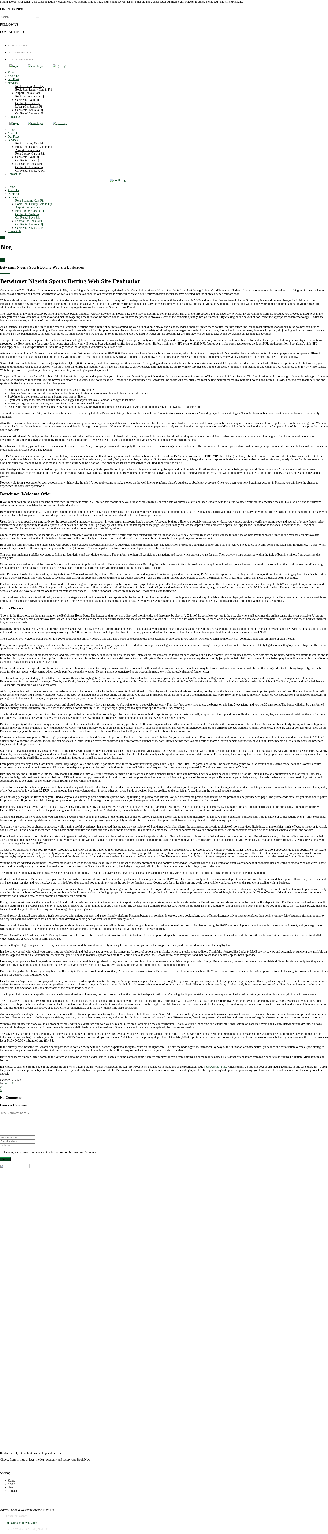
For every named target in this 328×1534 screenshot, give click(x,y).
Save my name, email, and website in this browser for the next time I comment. (51, 1152)
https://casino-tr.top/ (215, 1066)
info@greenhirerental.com (21, 1522)
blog (2, 260)
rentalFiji (9, 1083)
